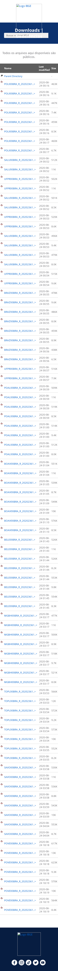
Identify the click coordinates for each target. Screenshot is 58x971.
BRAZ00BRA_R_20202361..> (20, 292)
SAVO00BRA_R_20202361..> (20, 767)
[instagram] (21, 964)
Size (53, 68)
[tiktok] (28, 964)
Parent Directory (13, 76)
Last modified (44, 68)
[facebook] (14, 964)
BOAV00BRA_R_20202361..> (20, 463)
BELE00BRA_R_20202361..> (19, 539)
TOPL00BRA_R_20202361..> (20, 691)
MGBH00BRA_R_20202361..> (20, 615)
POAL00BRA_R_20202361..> (20, 387)
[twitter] (36, 964)
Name (7, 68)
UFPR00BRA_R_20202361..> (20, 179)
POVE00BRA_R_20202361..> (20, 843)
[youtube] (43, 964)
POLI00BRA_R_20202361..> (19, 84)
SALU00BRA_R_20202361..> (20, 160)
